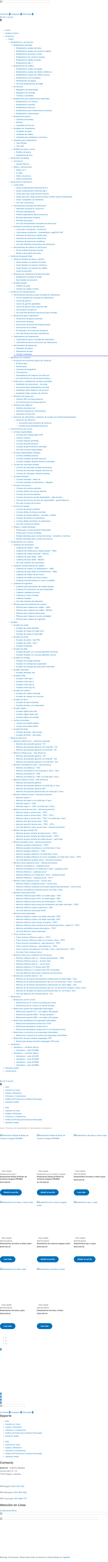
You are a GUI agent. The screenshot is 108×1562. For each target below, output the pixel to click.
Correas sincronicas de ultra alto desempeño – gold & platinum (42, 500)
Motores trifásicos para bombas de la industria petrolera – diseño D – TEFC (48, 925)
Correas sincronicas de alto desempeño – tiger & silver (39, 497)
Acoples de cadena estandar (28, 693)
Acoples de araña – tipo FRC (28, 640)
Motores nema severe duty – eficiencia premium (34, 809)
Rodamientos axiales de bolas (28, 48)
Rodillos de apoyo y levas (24, 149)
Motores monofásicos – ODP (28, 774)
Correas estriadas (21, 476)
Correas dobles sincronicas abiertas (31, 491)
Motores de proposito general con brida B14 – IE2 (37, 762)
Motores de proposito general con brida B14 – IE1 (37, 747)
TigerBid (66, 1557)
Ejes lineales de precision (26, 280)
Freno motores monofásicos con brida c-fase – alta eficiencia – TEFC (45, 949)
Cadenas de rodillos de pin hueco (30, 574)
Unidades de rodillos (24, 134)
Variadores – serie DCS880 (27, 1050)
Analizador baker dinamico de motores (32, 390)
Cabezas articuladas (24, 119)
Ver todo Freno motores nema (28, 952)
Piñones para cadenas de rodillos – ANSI (33, 607)
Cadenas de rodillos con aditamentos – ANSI (35, 568)
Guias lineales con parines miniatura (31, 265)
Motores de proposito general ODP (30, 789)
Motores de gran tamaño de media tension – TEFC (37, 836)
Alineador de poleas (24, 348)
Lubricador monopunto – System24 (31, 229)
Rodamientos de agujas (26, 81)
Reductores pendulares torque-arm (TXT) (33, 1023)
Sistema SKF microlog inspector (29, 399)
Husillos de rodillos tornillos (27, 289)
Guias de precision (24, 271)
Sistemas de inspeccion (24, 396)
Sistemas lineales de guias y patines (29, 259)
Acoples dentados (21, 670)
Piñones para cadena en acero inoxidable (33, 616)
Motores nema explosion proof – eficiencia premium (35, 863)
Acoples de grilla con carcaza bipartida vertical (36, 655)
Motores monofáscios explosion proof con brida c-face (39, 890)
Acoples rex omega (22, 658)
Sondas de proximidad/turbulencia (33, 426)
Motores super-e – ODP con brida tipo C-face (35, 806)
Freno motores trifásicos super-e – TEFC (33, 937)
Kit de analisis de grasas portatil (29, 250)
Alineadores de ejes (24, 351)
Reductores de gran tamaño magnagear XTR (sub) (37, 1041)
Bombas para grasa (24, 220)
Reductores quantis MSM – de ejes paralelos (35, 1014)
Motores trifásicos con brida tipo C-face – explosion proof (40, 875)
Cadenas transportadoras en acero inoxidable (35, 580)
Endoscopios (21, 366)
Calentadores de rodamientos (26, 336)
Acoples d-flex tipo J (24, 678)
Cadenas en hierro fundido (27, 595)
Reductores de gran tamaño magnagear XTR (32, 1038)
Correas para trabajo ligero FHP (29, 435)
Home (7, 30)
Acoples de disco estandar (27, 702)
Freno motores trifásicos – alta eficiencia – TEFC (36, 946)
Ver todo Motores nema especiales (31, 931)
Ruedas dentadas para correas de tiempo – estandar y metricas (43, 536)
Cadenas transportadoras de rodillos (29, 566)
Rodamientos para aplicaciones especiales (32, 99)
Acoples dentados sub (25, 673)
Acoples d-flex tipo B (25, 684)
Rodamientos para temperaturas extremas (34, 110)
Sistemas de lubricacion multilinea (30, 241)
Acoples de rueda (21, 625)
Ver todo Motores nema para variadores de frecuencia (39, 973)
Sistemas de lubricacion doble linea (31, 238)
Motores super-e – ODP (26, 803)
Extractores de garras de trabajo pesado (33, 325)
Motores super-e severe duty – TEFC (31, 812)
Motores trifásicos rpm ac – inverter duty (33, 961)
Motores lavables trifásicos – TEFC (31, 851)
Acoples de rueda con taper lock (30, 631)
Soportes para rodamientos (25, 140)
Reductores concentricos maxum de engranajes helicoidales (41, 1035)
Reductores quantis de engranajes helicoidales (33, 1009)
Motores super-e (23, 797)
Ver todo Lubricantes (25, 203)
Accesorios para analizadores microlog (32, 387)
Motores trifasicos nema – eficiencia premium (33, 794)
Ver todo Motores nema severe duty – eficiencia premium (40, 827)
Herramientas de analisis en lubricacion (30, 247)
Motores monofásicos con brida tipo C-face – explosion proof (42, 869)
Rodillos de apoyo (23, 152)
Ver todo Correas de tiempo (28, 524)
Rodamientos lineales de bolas (29, 277)
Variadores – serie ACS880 (27, 1065)
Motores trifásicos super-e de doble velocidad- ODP (38, 919)
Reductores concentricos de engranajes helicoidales (36, 1032)
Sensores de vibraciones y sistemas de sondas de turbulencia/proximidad (45, 417)
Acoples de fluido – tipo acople (29, 732)
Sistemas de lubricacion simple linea (31, 235)
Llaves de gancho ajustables (28, 304)
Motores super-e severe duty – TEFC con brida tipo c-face (41, 818)
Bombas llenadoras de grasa (28, 217)
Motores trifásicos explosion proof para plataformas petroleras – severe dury (48, 887)
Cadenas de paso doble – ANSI (29, 557)
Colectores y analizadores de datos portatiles (33, 381)
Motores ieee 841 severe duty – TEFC (32, 821)
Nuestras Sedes (12, 1068)
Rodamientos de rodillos (24, 66)
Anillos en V (21, 170)
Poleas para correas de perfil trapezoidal (33, 530)
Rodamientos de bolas (23, 45)
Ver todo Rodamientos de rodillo (29, 84)
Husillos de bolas (23, 286)
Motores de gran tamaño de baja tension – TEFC (36, 833)
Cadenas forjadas (23, 598)
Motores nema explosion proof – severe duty (32, 881)
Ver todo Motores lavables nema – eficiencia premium (39, 860)
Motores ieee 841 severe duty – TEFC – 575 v (35, 824)
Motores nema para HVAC (25, 893)
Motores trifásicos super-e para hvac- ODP (34, 907)
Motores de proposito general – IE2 (31, 756)
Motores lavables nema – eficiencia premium (32, 842)
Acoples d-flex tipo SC (25, 687)
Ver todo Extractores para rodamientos (32, 333)
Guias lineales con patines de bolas (31, 262)
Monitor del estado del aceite (28, 253)
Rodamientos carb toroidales (28, 78)
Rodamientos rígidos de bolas (28, 60)
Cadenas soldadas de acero (28, 592)
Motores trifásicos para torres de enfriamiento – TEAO (39, 901)
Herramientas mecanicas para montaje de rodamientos (37, 295)
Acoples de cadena (22, 690)
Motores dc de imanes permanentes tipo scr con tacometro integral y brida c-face (51, 988)
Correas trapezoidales (23, 432)
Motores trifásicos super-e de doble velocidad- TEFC (38, 916)
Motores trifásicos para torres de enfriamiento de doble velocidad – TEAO (47, 904)
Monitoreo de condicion (21, 357)
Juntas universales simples (27, 723)
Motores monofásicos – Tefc (28, 768)
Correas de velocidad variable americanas (34, 467)
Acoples (14, 622)
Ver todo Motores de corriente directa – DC (34, 994)
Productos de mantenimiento (23, 292)
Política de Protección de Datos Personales (23, 1099)
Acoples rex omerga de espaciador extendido (35, 667)
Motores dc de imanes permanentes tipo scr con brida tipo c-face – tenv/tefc (49, 982)
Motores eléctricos (19, 738)
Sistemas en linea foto (25, 414)
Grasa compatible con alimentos (29, 200)
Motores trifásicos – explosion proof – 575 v (34, 878)
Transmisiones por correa (21, 429)
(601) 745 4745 (17, 1486)
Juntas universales (21, 720)
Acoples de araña (21, 637)
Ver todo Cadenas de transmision (30, 563)
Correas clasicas (23, 438)
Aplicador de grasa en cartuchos (30, 209)
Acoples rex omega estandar (28, 661)
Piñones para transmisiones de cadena (30, 604)
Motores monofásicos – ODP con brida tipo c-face (37, 777)
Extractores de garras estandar (29, 319)
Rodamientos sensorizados (27, 113)
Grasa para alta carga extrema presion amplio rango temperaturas (44, 197)
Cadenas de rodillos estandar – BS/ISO (32, 554)
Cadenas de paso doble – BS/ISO (30, 560)
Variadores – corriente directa (26, 1047)
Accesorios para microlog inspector (31, 402)
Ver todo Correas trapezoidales (29, 450)
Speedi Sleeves (22, 164)
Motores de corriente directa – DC (28, 976)
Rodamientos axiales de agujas (29, 69)
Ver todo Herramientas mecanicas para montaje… (37, 313)
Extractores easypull (24, 321)
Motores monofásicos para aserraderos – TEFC (36, 928)
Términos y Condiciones (15, 1096)
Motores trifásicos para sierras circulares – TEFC (36, 922)
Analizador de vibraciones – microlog (31, 384)
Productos (9, 36)
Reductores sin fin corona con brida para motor (36, 1003)
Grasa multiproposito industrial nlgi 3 (31, 191)
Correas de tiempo (21, 506)
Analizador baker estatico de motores (32, 393)
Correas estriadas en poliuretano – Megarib (34, 482)
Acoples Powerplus (24, 646)
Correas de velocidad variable (26, 464)
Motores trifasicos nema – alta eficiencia (31, 780)
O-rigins (19, 173)
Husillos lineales (20, 283)
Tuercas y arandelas (24, 96)
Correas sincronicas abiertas (28, 494)
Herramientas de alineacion (25, 345)
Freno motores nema (22, 934)
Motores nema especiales (24, 913)
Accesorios (18, 87)
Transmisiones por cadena (22, 542)
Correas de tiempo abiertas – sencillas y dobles (36, 515)
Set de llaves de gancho (26, 310)
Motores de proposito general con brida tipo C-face (38, 785)
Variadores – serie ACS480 (27, 1059)
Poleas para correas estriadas (28, 533)
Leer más (81, 1192)
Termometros (22, 372)
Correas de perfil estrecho (27, 444)
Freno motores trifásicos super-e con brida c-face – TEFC (40, 940)
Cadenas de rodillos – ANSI (27, 548)
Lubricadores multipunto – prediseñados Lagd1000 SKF (39, 232)
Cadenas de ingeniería (23, 583)
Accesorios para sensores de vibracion (35, 423)
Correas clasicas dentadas (27, 441)
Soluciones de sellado (20, 158)
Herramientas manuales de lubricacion (30, 206)
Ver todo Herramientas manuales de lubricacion (36, 223)
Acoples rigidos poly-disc (26, 711)
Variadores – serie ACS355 (27, 1056)
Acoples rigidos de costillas (27, 717)
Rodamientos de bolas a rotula (29, 54)
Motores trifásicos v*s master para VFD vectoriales (38, 970)
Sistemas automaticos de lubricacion (29, 226)
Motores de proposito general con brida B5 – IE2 (36, 759)
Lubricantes (19, 185)
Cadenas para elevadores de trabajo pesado (35, 586)
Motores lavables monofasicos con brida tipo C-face (38, 848)
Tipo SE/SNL (21, 143)
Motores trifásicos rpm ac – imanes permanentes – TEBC (40, 958)
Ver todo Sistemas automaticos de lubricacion (35, 244)
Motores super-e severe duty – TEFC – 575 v (35, 815)
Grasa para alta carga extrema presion (32, 194)
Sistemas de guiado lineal (21, 256)
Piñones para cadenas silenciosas (30, 613)
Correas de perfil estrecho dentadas (31, 447)
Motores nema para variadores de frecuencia (33, 955)
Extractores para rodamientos (26, 316)
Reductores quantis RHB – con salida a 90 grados (37, 1017)
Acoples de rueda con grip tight (29, 634)
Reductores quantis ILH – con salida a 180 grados (37, 1011)
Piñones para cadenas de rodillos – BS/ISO (34, 610)
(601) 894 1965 (20, 1492)
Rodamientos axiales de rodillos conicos (33, 75)
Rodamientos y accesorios (22, 42)
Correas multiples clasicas (27, 456)
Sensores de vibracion (25, 420)
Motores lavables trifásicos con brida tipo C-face (37, 854)
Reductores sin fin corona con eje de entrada (35, 1006)
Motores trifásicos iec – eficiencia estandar (32, 741)
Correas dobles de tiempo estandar (31, 512)
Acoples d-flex (20, 676)
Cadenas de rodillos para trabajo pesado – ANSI (36, 551)
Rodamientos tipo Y (24, 63)
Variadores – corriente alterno (26, 1053)
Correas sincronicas (22, 485)
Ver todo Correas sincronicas (28, 503)
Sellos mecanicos (23, 176)
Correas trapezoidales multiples (27, 453)
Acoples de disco (21, 699)
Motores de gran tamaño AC (26, 830)
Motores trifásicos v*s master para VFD (33, 967)
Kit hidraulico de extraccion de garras (32, 330)
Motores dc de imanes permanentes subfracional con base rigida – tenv (46, 979)
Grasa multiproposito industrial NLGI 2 (32, 188)
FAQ (7, 1087)
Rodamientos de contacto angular (30, 57)
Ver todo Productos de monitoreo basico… (34, 378)
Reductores (16, 997)
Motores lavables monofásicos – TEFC (32, 845)
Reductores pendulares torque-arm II (32, 1026)
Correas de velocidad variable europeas (33, 473)
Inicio (2, 1128)
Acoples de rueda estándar (27, 628)
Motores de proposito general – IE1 (30, 744)
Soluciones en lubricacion (21, 182)
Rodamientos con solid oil (27, 101)
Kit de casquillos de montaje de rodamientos (35, 298)
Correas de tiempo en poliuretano (30, 518)
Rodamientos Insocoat (25, 107)
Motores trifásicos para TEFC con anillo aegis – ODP (38, 898)
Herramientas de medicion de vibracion (32, 375)
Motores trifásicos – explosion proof (31, 872)
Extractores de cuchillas (26, 327)
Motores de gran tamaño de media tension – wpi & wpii (39, 839)
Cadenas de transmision (24, 545)
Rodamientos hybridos (25, 104)
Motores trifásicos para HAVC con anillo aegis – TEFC (38, 896)
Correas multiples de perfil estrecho (31, 459)
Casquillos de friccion (25, 125)
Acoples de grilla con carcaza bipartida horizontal (37, 652)
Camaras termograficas (26, 369)
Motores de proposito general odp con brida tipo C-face (39, 791)
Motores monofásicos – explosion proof (32, 866)
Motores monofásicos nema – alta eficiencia (32, 765)
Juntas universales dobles (27, 726)
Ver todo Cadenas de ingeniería (29, 601)
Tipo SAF (20, 146)
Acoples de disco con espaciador (30, 705)
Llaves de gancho (23, 301)
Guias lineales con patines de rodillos (31, 268)
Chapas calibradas (24, 354)
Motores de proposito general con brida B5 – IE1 (36, 750)
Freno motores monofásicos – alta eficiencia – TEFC (38, 943)
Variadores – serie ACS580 (27, 1062)
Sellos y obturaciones (23, 167)
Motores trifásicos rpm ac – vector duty (33, 964)
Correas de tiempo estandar (28, 509)
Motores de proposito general (28, 783)
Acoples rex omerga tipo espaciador (31, 664)
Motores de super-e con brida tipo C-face (33, 800)
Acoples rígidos (20, 708)
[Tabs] (11, 39)
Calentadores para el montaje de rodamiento (35, 339)
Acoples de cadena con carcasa (29, 696)
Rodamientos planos (22, 116)
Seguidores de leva (24, 155)
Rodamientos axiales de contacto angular (33, 51)
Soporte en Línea (12, 1090)
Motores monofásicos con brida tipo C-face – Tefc (37, 771)
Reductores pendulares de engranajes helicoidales (35, 1020)
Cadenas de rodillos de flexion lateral (31, 577)
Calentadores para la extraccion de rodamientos (36, 342)
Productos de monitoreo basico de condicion (32, 360)
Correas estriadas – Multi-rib (28, 479)
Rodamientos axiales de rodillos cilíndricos (34, 72)
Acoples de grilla (20, 649)
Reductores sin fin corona (24, 1000)
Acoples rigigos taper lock (27, 714)
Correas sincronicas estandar (28, 488)
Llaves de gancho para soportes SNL (32, 307)
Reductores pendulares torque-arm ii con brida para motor (41, 1029)
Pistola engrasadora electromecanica (32, 214)
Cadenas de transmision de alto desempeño (34, 589)
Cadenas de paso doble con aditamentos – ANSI (36, 572)
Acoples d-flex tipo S (25, 681)
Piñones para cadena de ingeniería (30, 619)
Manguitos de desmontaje (27, 90)
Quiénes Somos (12, 33)
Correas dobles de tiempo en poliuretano (33, 521)
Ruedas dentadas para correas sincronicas (34, 539)
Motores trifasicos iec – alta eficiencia (30, 753)
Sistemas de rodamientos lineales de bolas (32, 274)
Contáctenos (10, 1071)
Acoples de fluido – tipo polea (28, 735)
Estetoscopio (21, 363)
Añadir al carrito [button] (11, 1192)
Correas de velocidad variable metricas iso (34, 470)
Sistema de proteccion (25, 408)
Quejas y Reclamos (13, 1093)
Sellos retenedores (24, 179)
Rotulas (19, 122)
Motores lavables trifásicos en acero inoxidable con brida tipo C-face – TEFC (48, 857)
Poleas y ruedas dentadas (25, 527)
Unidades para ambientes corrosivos (31, 137)
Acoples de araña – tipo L (27, 643)
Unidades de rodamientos (24, 128)
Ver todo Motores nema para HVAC (31, 910)
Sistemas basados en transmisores (31, 411)
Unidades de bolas (24, 131)
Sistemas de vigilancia (23, 405)
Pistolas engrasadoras (25, 212)
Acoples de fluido (21, 729)
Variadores (15, 1044)
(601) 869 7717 (20, 1498)
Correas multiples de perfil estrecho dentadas (35, 461)
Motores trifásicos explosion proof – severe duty (36, 884)
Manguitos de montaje (25, 93)
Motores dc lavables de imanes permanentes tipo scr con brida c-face (46, 991)
